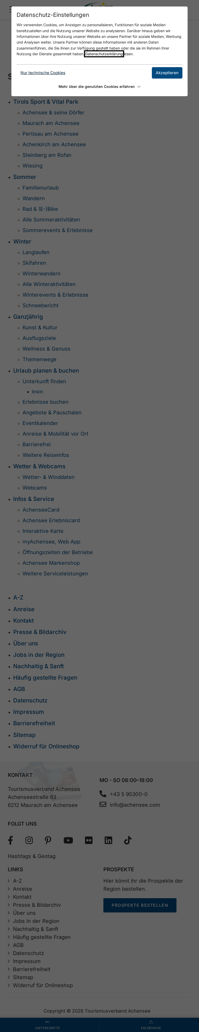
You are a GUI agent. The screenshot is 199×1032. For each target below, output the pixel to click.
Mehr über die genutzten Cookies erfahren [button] (97, 86)
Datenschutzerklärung (104, 54)
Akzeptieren (167, 72)
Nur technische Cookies (42, 72)
